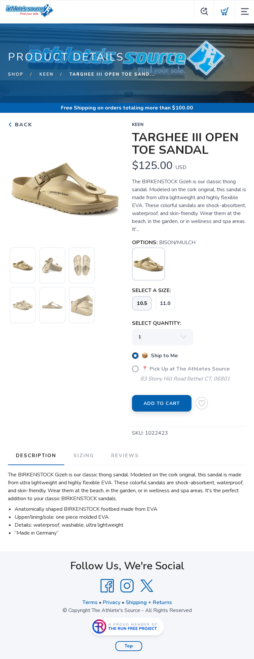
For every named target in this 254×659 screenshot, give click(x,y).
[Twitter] (147, 586)
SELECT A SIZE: (151, 290)
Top (129, 646)
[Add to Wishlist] (201, 403)
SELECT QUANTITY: (156, 323)
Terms (90, 602)
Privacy (111, 602)
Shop (15, 74)
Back (22, 124)
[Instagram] (127, 586)
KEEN (46, 74)
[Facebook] (107, 586)
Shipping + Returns (149, 602)
